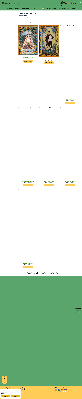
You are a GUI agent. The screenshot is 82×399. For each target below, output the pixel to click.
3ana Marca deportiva (21, 392)
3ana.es (6, 3)
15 (50, 273)
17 (55, 273)
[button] (19, 390)
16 (53, 273)
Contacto (12, 3)
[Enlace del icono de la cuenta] (75, 3)
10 (45, 273)
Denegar (15, 396)
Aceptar (5, 396)
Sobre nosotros (78, 310)
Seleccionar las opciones (28, 61)
